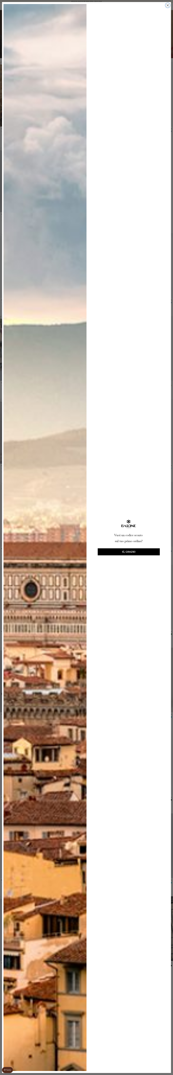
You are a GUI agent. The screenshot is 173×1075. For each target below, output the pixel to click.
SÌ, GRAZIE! (128, 551)
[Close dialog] (167, 5)
